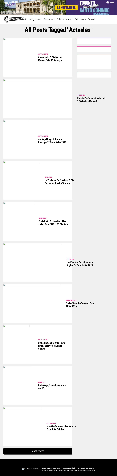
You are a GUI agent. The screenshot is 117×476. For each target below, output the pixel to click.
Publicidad (79, 19)
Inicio (24, 19)
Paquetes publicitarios (69, 468)
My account (81, 468)
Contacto (92, 19)
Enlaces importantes (54, 468)
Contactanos (90, 468)
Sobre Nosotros (64, 19)
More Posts (38, 451)
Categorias (48, 19)
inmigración (34, 19)
